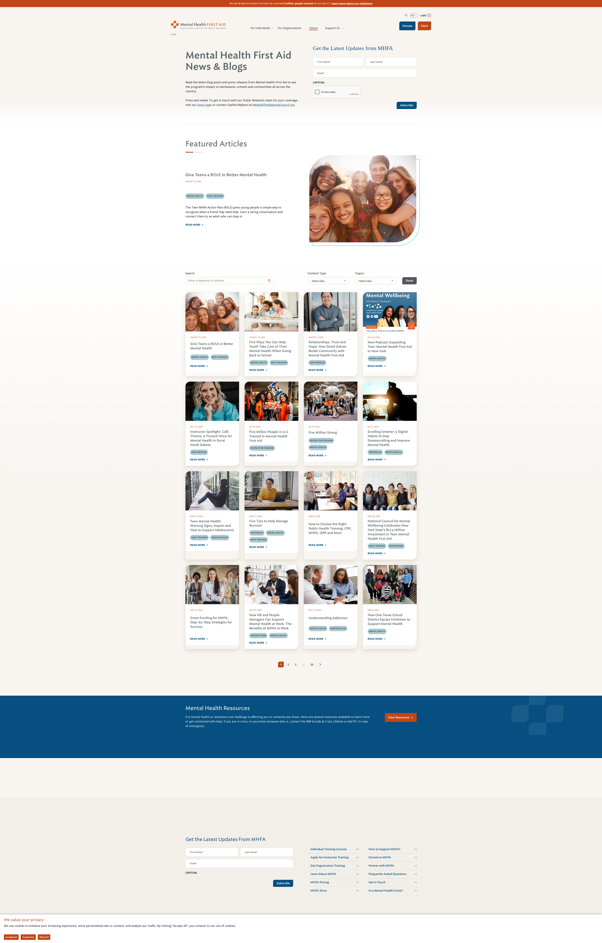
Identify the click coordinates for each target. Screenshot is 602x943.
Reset (409, 280)
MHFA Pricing (319, 882)
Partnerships (396, 546)
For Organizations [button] (289, 28)
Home (173, 34)
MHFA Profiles (317, 362)
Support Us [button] (332, 28)
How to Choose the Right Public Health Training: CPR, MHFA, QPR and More (330, 528)
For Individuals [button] (260, 28)
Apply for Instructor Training (329, 857)
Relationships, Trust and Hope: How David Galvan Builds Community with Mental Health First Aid (327, 348)
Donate (407, 26)
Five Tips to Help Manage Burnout (268, 523)
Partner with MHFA (381, 866)
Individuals (375, 452)
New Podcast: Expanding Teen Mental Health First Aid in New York (390, 346)
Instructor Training (262, 448)
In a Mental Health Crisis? (386, 890)
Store (424, 26)
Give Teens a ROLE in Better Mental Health (211, 346)
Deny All (44, 937)
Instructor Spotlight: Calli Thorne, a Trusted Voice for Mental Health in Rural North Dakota (211, 438)
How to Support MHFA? (384, 849)
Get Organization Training (327, 866)
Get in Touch (377, 882)
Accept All (11, 937)
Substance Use (338, 628)
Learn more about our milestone (351, 3)
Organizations (219, 537)
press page (204, 105)
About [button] (313, 28)
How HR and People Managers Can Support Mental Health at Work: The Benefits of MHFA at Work (270, 621)
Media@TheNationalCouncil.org (274, 105)
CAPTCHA (318, 82)
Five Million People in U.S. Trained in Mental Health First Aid (269, 436)
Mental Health (199, 357)
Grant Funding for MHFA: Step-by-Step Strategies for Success (211, 622)
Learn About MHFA (323, 874)
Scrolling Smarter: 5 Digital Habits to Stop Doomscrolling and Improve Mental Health (389, 438)
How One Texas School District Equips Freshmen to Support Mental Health (389, 619)
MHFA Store (318, 890)
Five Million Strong (323, 432)
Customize (28, 937)
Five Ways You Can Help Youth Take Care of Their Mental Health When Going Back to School (270, 348)
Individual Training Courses (328, 849)
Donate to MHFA (380, 857)
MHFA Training (220, 357)
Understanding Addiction (328, 618)
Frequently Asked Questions (387, 874)
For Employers (258, 635)
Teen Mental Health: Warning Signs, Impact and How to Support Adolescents (212, 525)
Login (423, 15)
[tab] (189, 152)
